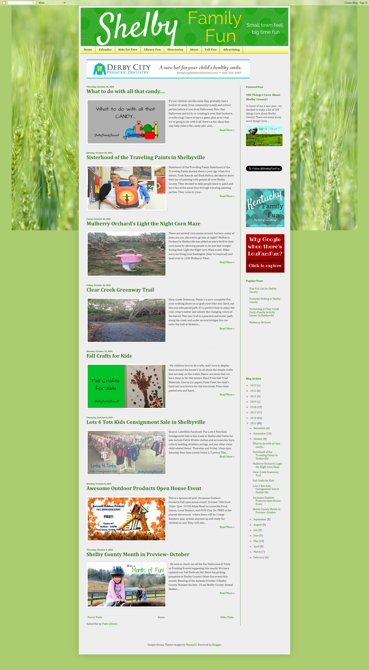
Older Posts (227, 617)
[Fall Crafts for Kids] (126, 408)
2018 (253, 407)
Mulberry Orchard (260, 322)
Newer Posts (94, 617)
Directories (175, 49)
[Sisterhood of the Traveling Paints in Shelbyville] (126, 209)
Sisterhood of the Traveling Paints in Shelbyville (145, 157)
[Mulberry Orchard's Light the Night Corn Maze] (126, 276)
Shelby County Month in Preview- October (137, 554)
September (260, 519)
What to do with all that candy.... (125, 91)
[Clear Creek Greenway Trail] (126, 342)
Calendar (105, 49)
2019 (253, 401)
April (256, 546)
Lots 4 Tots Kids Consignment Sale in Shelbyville (145, 422)
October (258, 439)
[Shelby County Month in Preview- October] (126, 606)
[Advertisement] (265, 351)
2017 (253, 412)
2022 (253, 391)
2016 (253, 418)
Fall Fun (211, 49)
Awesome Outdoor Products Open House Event (143, 488)
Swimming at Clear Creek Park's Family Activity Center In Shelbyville (264, 312)
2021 (253, 396)
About (194, 49)
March (257, 552)
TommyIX (191, 645)
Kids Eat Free (127, 49)
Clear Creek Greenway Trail (120, 290)
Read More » (227, 130)
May (256, 541)
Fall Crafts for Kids (109, 356)
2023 (253, 385)
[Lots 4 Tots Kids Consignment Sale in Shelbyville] (126, 474)
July (255, 530)
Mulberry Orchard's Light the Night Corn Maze (143, 224)
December (259, 428)
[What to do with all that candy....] (126, 143)
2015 (253, 423)
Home (88, 49)
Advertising (231, 49)
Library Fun (152, 49)
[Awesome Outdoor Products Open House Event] (126, 540)
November (259, 433)
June (256, 535)
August (257, 525)
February (259, 557)
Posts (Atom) (109, 624)
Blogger (216, 645)
